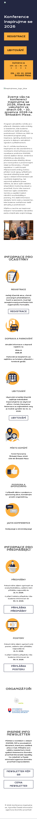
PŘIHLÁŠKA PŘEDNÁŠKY (18, 609)
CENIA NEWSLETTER (18, 784)
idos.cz (18, 350)
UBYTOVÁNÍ (15, 50)
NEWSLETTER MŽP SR (18, 773)
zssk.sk (18, 353)
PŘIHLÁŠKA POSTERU (18, 668)
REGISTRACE (16, 36)
